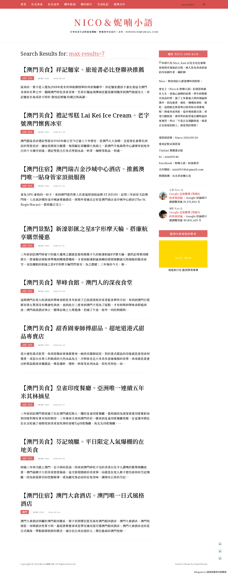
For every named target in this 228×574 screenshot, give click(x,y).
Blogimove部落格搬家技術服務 (210, 572)
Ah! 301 (27, 78)
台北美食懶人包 (181, 176)
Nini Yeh (43, 78)
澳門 (24, 512)
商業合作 (119, 4)
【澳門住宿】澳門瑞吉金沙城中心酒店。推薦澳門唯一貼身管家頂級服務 (82, 173)
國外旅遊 (70, 4)
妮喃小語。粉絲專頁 (187, 163)
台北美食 (37, 4)
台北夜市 (53, 4)
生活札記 (103, 4)
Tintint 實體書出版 (171, 150)
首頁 (23, 4)
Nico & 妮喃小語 (180, 89)
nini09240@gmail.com (187, 169)
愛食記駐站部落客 (169, 144)
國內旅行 (86, 4)
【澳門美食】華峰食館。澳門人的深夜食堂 (77, 282)
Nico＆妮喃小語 (114, 22)
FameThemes (200, 563)
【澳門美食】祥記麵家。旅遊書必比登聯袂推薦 (82, 70)
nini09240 (172, 157)
